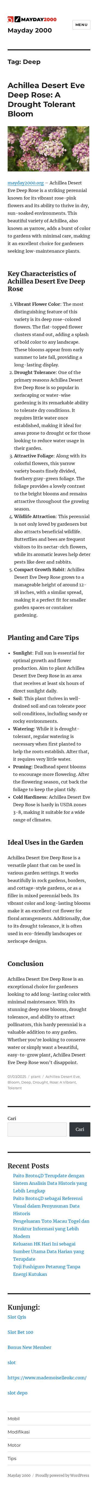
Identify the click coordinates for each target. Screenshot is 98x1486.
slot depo (17, 1393)
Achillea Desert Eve (62, 1076)
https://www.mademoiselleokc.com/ (47, 1377)
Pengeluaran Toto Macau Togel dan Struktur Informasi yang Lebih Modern (51, 1228)
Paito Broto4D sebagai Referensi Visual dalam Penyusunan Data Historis (47, 1206)
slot (12, 1362)
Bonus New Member (29, 1347)
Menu (81, 24)
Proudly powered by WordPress (62, 1475)
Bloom (14, 1082)
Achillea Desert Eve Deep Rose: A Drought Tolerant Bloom (46, 99)
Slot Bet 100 (20, 1332)
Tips (12, 1458)
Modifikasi (19, 1432)
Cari (12, 1118)
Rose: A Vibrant (63, 1082)
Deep (26, 1082)
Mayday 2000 (30, 30)
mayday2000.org (26, 183)
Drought (40, 1082)
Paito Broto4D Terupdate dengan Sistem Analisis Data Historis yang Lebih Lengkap (50, 1183)
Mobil (14, 1418)
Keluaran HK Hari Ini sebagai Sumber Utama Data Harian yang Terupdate (48, 1251)
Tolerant (15, 1088)
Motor (14, 1445)
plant (36, 1076)
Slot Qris (17, 1317)
